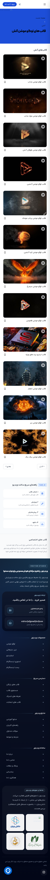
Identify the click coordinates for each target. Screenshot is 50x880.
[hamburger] (44, 4)
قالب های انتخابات (13, 702)
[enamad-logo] (35, 822)
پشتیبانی (9, 772)
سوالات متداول (12, 731)
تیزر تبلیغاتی (11, 650)
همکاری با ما (11, 777)
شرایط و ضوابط (12, 737)
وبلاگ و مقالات (12, 766)
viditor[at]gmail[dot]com (32, 621)
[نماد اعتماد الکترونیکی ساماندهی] (15, 841)
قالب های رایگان (12, 684)
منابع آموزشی (11, 719)
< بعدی (8, 466)
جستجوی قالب (12, 690)
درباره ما (9, 754)
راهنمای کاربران (12, 725)
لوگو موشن (10, 644)
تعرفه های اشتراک (13, 696)
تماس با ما (10, 760)
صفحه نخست (40, 18)
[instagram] (44, 872)
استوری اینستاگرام (13, 661)
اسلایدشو (10, 655)
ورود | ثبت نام (10, 4)
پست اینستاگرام (12, 667)
